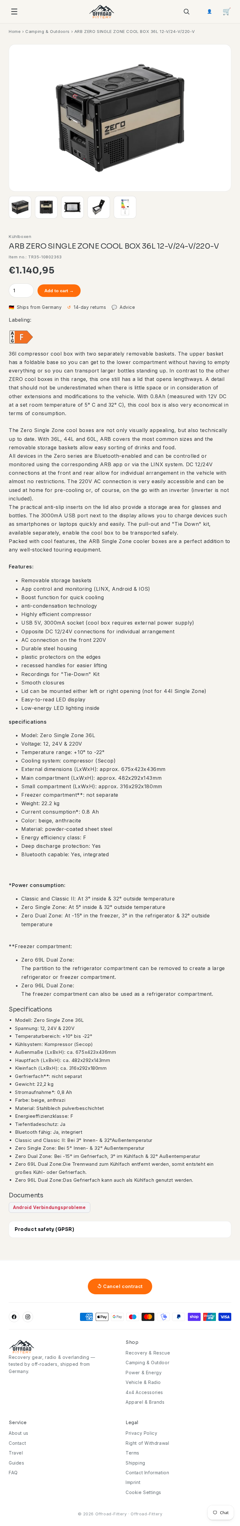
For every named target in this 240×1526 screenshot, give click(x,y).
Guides (16, 1462)
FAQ (13, 1472)
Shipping (135, 1462)
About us (18, 1433)
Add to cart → (59, 290)
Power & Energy (144, 1372)
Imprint (133, 1482)
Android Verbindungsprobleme (49, 1207)
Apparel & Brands (145, 1402)
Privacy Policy (141, 1433)
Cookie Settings (143, 1492)
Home (15, 31)
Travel (16, 1452)
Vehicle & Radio (143, 1382)
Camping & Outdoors (47, 31)
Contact (17, 1443)
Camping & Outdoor (147, 1362)
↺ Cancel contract (120, 1286)
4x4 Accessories (144, 1392)
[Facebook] (14, 1317)
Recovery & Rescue (148, 1352)
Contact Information (147, 1472)
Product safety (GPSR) (44, 1229)
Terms (132, 1452)
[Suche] (186, 11)
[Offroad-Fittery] (101, 11)
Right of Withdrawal (147, 1443)
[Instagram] (27, 1317)
